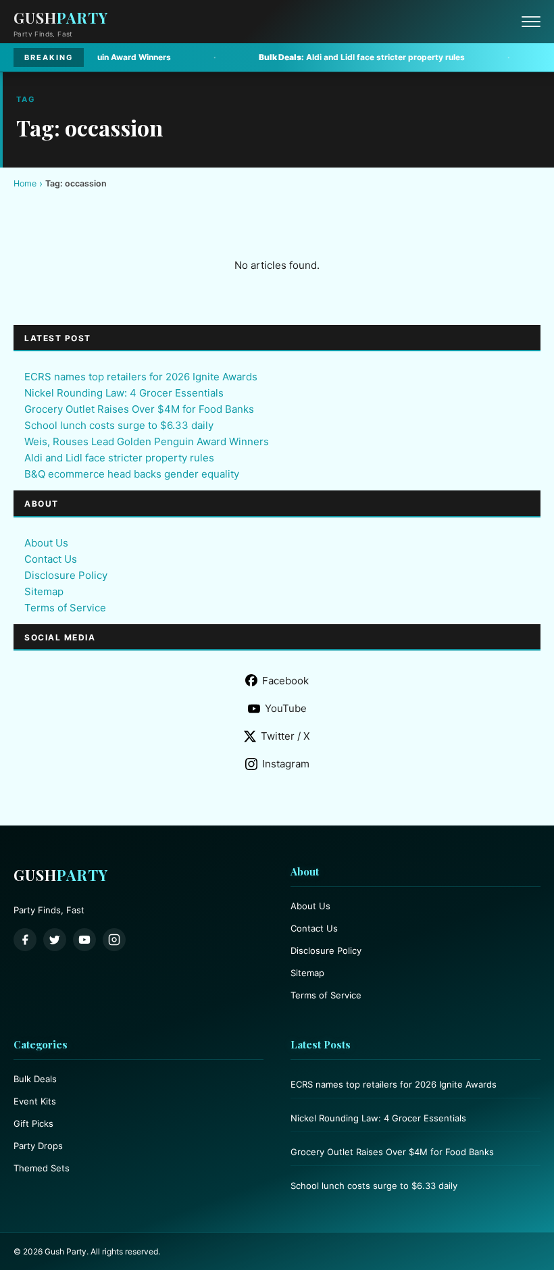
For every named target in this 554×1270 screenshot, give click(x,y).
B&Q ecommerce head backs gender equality (131, 473)
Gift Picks (33, 1123)
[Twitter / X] (54, 939)
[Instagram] (114, 939)
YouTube (286, 708)
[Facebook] (25, 939)
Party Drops (38, 1145)
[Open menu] (531, 21)
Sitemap (44, 591)
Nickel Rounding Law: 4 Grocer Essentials (124, 392)
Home (25, 183)
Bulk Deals (35, 1078)
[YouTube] (84, 939)
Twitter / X (285, 736)
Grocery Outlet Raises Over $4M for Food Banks (139, 409)
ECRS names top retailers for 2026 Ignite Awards (140, 376)
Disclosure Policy (65, 575)
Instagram (285, 763)
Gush (61, 17)
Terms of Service (65, 607)
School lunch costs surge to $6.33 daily (118, 425)
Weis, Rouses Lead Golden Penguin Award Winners (146, 441)
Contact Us (50, 559)
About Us (46, 542)
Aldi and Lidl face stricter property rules (321, 57)
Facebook (285, 680)
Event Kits (35, 1101)
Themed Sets (42, 1168)
